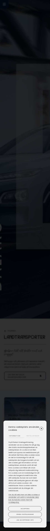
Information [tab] (14, 436)
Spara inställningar (25, 514)
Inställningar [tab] (32, 436)
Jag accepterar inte (25, 520)
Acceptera (25, 508)
